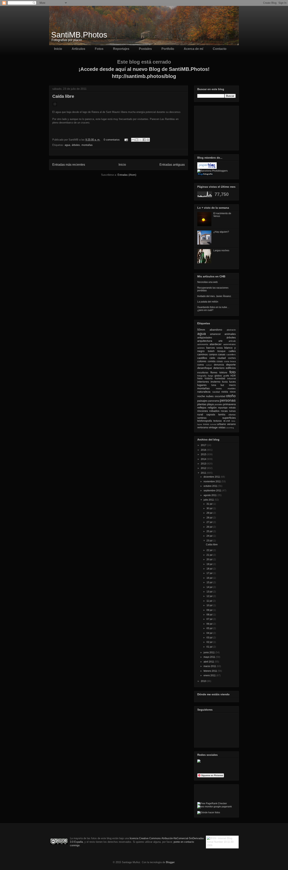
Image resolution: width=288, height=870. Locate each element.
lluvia (225, 381)
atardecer (216, 344)
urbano (221, 424)
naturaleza (203, 391)
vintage (213, 427)
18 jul (209, 568)
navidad (216, 392)
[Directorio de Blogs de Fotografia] (205, 174)
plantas (201, 404)
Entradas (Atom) (127, 174)
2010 (204, 681)
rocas (224, 410)
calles (232, 351)
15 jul (209, 582)
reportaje (223, 407)
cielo (212, 357)
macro (232, 385)
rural (200, 414)
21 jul (209, 555)
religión (212, 407)
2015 (204, 454)
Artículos (78, 48)
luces (232, 381)
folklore (223, 372)
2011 (204, 473)
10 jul (209, 605)
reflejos (201, 407)
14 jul (209, 587)
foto (232, 372)
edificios (231, 367)
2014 (204, 459)
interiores (203, 381)
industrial (231, 378)
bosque (221, 351)
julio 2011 (209, 499)
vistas (222, 427)
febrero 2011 (211, 671)
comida (212, 361)
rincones (202, 410)
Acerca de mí (193, 48)
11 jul (209, 600)
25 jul (209, 531)
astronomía (202, 344)
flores (213, 372)
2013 (204, 463)
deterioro (219, 367)
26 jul (209, 526)
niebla (224, 391)
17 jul (209, 573)
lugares (201, 385)
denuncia (219, 364)
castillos (202, 357)
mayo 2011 (210, 657)
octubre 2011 (211, 486)
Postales (145, 48)
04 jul (209, 633)
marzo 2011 (210, 666)
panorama (213, 400)
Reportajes (121, 48)
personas (228, 400)
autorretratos (229, 344)
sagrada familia (215, 414)
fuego (210, 376)
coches (232, 358)
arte (220, 341)
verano (231, 424)
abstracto (231, 330)
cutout (209, 365)
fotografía (201, 376)
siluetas (232, 414)
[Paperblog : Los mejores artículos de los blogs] (207, 168)
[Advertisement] (216, 127)
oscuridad (220, 396)
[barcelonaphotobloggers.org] (212, 170)
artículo (232, 341)
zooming (230, 428)
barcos (210, 347)
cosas (219, 361)
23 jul (209, 540)
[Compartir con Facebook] (144, 140)
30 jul (209, 508)
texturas (217, 420)
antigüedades (204, 337)
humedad (220, 378)
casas (221, 354)
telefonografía (204, 420)
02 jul (209, 642)
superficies (229, 417)
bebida (219, 348)
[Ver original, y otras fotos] (55, 105)
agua (67, 144)
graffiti (226, 376)
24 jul (209, 536)
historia (209, 378)
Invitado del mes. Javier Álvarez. (214, 296)
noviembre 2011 (212, 481)
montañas (87, 144)
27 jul (209, 522)
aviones (201, 348)
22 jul (209, 550)
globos (218, 375)
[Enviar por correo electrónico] (133, 140)
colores (201, 361)
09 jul (209, 610)
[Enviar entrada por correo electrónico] (126, 139)
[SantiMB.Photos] (198, 761)
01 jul (209, 646)
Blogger (170, 862)
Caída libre (63, 96)
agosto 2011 (210, 495)
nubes (210, 396)
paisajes (202, 400)
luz (222, 385)
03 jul (209, 637)
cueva (200, 364)
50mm (201, 329)
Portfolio (167, 48)
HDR (233, 375)
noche (201, 396)
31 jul (209, 504)
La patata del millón (207, 301)
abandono (216, 329)
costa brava (230, 361)
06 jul (209, 623)
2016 (204, 450)
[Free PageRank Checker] (212, 803)
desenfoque (204, 367)
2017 (204, 445)
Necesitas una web (207, 282)
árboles (76, 144)
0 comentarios (112, 139)
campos (213, 354)
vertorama (202, 427)
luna (213, 385)
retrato (232, 407)
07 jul (209, 619)
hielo (200, 378)
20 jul (209, 559)
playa (210, 404)
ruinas (232, 411)
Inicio (58, 48)
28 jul (209, 517)
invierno (215, 381)
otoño (231, 396)
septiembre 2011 (213, 490)
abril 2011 (209, 661)
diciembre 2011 (212, 476)
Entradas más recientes (68, 164)
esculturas (202, 372)
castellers (231, 354)
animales (230, 333)
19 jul (209, 564)
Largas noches (221, 250)
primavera (229, 404)
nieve (233, 391)
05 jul (209, 628)
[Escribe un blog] (137, 140)
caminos (202, 354)
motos (219, 388)
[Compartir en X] (140, 140)
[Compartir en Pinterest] (148, 140)
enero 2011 (210, 675)
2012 (204, 468)
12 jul (209, 596)
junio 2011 (209, 652)
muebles (232, 388)
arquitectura (204, 340)
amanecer (215, 334)
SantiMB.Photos (79, 34)
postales (219, 404)
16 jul (209, 578)
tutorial (213, 424)
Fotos (99, 48)
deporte (231, 364)
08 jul (209, 614)
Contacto (219, 48)
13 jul (209, 591)
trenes (206, 424)
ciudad (221, 357)
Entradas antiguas (172, 164)
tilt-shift (226, 421)
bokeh (211, 351)
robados (214, 410)
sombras (201, 418)
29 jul (209, 513)
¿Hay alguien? (221, 231)
